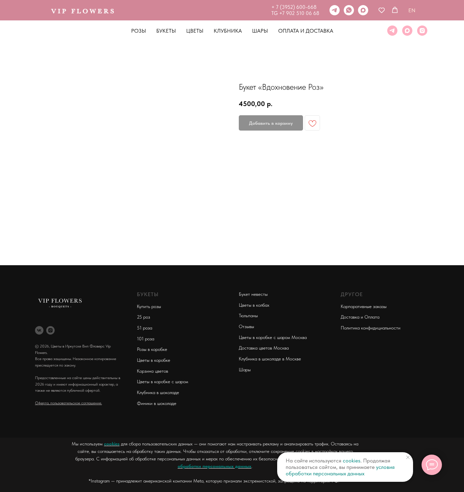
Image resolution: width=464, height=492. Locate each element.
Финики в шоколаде (156, 403)
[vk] (39, 330)
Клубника (228, 31)
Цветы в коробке (153, 360)
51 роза (144, 327)
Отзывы (246, 326)
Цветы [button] (194, 31)
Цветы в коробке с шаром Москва (273, 337)
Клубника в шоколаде (158, 392)
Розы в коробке (152, 349)
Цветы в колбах (254, 305)
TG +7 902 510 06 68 (295, 13)
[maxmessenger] (363, 10)
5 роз (144, 317)
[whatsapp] (349, 10)
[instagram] (422, 31)
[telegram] (334, 10)
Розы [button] (138, 31)
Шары (260, 31)
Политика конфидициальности (370, 327)
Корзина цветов (152, 371)
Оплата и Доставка (305, 31)
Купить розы (149, 306)
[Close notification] (408, 457)
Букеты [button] (166, 31)
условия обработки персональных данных (340, 470)
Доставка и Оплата (360, 317)
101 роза (145, 338)
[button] (381, 10)
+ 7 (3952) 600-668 (294, 7)
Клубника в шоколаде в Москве (270, 358)
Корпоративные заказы (364, 306)
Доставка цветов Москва (264, 348)
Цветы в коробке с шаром (162, 381)
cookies (112, 443)
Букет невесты (253, 294)
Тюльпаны (248, 315)
